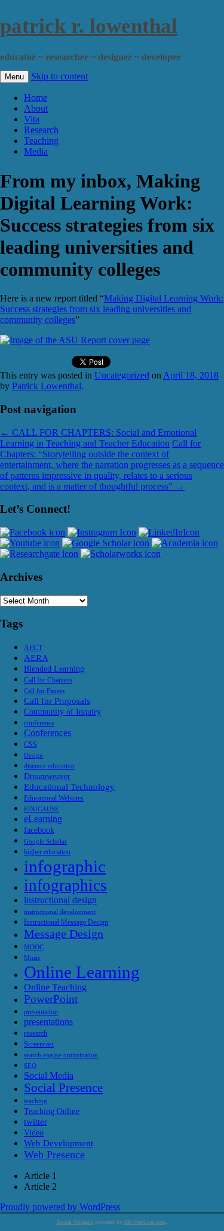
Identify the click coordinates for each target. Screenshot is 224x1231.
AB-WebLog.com (144, 1221)
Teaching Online (51, 1111)
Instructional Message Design (66, 922)
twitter (35, 1121)
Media (36, 151)
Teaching (41, 141)
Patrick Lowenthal (46, 386)
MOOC (34, 947)
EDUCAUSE (41, 809)
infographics (65, 885)
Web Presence (54, 1155)
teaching (35, 1101)
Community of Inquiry (62, 711)
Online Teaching (55, 987)
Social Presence (63, 1087)
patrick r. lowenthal (88, 26)
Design (33, 755)
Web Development (58, 1143)
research (35, 1033)
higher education (47, 852)
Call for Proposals (57, 700)
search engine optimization (61, 1055)
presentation (41, 1012)
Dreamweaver (47, 776)
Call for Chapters (48, 680)
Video (34, 1132)
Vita (31, 119)
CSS (30, 744)
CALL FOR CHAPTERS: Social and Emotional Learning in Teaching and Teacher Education (98, 437)
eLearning (43, 819)
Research (41, 130)
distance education (49, 766)
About (36, 108)
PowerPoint (51, 999)
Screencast (39, 1044)
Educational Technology (69, 786)
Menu (14, 76)
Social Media (48, 1075)
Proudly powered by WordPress (60, 1207)
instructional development (60, 912)
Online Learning (82, 971)
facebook (39, 830)
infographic (65, 866)
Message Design (63, 933)
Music (32, 958)
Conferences (47, 733)
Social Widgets (75, 1221)
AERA (36, 658)
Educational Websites (54, 798)
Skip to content (59, 76)
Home (35, 98)
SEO (30, 1066)
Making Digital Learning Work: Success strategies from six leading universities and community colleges (111, 309)
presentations (48, 1022)
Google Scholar (45, 841)
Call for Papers (44, 691)
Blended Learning (54, 668)
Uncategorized (121, 375)
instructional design (60, 900)
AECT (33, 648)
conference (39, 723)
